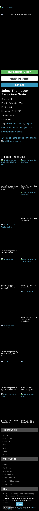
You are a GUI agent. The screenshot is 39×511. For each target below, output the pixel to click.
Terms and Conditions (18, 508)
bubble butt (11, 123)
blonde (21, 123)
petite (19, 131)
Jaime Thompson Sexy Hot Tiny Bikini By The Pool (9, 188)
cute (3, 127)
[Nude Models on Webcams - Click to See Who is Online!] (19, 146)
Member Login (7, 438)
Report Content (8, 484)
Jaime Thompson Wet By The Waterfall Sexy (9, 389)
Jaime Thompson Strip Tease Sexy (9, 421)
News (4, 445)
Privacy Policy (7, 474)
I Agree (19, 504)
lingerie (29, 123)
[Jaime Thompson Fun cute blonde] (29, 204)
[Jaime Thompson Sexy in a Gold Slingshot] (9, 337)
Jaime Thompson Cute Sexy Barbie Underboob (29, 319)
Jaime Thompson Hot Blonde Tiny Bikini (28, 421)
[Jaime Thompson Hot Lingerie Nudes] (29, 270)
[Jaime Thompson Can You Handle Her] (9, 236)
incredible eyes (20, 127)
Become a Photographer (11, 481)
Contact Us (6, 441)
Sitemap (5, 451)
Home (4, 455)
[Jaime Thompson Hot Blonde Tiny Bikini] (29, 406)
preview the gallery (19, 78)
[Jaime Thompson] (9, 270)
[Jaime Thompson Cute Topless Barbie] (29, 303)
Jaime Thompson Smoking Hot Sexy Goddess (8, 287)
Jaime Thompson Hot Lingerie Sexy (28, 286)
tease (9, 127)
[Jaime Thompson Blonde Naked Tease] (29, 373)
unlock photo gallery (19, 72)
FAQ (4, 448)
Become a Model (8, 478)
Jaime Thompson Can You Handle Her (9, 252)
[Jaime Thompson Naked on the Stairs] (9, 406)
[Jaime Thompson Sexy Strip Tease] (29, 171)
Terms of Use (7, 471)
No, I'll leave (28, 508)
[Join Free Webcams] (19, 8)
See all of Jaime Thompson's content (19, 138)
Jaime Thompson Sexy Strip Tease (29, 187)
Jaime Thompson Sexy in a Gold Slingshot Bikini (9, 353)
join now (19, 84)
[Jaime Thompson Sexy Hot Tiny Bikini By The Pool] (9, 171)
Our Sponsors (7, 468)
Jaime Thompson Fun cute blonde (29, 219)
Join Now (5, 435)
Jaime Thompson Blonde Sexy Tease (28, 389)
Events (4, 465)
